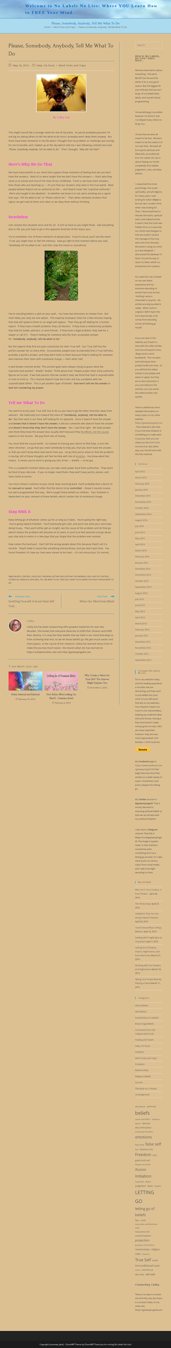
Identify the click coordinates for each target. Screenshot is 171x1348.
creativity (156, 1119)
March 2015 (141, 477)
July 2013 (139, 599)
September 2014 (143, 514)
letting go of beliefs (144, 1211)
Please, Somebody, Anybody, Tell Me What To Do (102, 27)
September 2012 (143, 659)
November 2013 (143, 574)
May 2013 (140, 611)
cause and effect (142, 1119)
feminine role (146, 1149)
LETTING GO (14, 579)
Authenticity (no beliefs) (147, 1017)
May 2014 (140, 538)
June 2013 (140, 605)
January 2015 (141, 489)
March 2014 (141, 550)
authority (151, 1106)
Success (139, 1082)
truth (155, 1260)
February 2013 (142, 629)
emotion (80, 456)
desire (138, 1123)
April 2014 (140, 544)
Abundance (140, 1011)
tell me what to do (49, 579)
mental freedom (143, 1235)
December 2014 (142, 495)
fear (136, 1149)
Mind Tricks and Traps (72, 65)
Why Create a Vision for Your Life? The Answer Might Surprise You (97, 679)
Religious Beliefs (143, 1076)
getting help (58, 576)
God (154, 1155)
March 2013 (141, 623)
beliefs (17, 576)
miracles (24, 579)
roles (138, 1253)
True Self (64, 579)
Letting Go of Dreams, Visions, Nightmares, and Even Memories (147, 951)
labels (150, 1185)
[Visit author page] (15, 625)
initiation (143, 1176)
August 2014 (141, 520)
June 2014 (140, 532)
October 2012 (141, 653)
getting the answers (75, 576)
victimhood (147, 1269)
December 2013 (142, 568)
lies (137, 1220)
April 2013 (140, 617)
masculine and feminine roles (146, 1226)
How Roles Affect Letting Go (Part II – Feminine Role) (61, 696)
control (26, 576)
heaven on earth (142, 1164)
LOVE (143, 1220)
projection (142, 1240)
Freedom (46, 576)
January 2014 (141, 562)
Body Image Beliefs (144, 1023)
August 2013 (141, 593)
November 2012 (143, 647)
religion (155, 1249)
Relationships (141, 1070)
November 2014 (143, 501)
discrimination (143, 1127)
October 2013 (141, 580)
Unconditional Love (147, 1265)
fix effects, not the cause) (95, 431)
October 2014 (141, 507)
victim (137, 1270)
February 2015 (142, 483)
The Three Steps (143, 903)
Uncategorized (142, 1094)
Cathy (30, 621)
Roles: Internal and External (25, 694)
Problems (140, 1064)
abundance (140, 1106)
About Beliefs (141, 1005)
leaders (157, 1186)
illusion (140, 1169)
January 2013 (141, 635)
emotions (143, 1137)
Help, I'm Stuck (46, 65)
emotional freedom (144, 1131)
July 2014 (139, 526)
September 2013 (143, 586)
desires (146, 1123)
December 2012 (142, 641)
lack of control (100, 576)
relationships (142, 1249)
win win (150, 1274)
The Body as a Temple (146, 1088)
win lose (139, 1274)
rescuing (34, 579)
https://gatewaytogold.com (148, 422)
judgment (140, 1185)
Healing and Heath (144, 1039)
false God (139, 1144)
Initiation (139, 1051)
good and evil (142, 1160)
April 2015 (140, 471)
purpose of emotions (144, 1245)
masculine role (142, 1231)
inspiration (139, 1182)
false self (36, 576)
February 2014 (142, 556)
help (89, 576)
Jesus (148, 1181)
